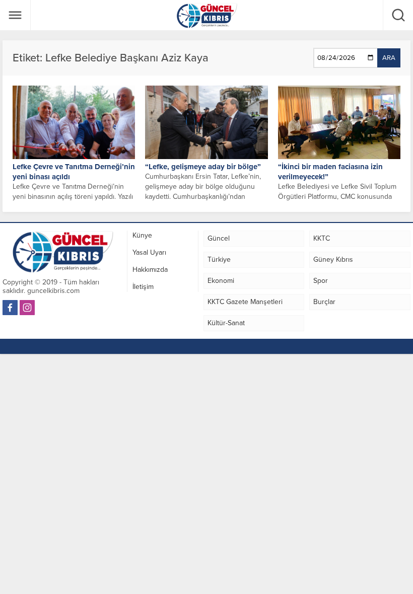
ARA (388, 58)
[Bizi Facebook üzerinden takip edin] (10, 307)
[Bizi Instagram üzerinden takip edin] (27, 307)
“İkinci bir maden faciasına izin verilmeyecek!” (330, 171)
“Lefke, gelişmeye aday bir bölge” (203, 166)
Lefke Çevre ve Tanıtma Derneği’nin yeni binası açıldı (74, 171)
